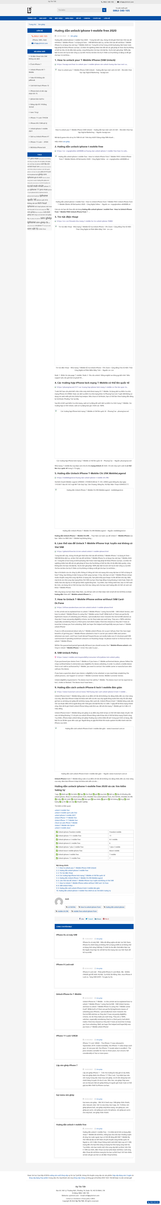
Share (99, 919)
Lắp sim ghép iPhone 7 (67, 1065)
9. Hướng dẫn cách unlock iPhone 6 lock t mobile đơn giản (78, 888)
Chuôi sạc (97, 18)
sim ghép (66, 142)
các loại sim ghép (35, 171)
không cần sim (32, 203)
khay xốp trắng (79, 1178)
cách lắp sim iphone (35, 164)
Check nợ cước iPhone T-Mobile (66, 823)
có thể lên (71, 907)
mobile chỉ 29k (63, 911)
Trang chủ (31, 18)
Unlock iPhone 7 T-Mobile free (66, 818)
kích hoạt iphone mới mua (43, 206)
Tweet (90, 919)
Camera (87, 18)
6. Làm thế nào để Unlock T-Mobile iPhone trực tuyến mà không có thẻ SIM (85, 880)
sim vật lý (32, 228)
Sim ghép (42, 18)
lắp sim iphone (39, 212)
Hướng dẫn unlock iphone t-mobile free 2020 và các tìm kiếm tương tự (83, 891)
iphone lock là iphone (33, 196)
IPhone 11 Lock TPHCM (39, 118)
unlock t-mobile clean (62, 828)
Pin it (107, 919)
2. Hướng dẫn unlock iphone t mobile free (72, 870)
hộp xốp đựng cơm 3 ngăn (122, 1175)
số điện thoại (42, 229)
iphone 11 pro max (39, 189)
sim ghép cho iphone (34, 218)
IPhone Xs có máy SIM (66, 935)
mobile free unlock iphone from (85, 911)
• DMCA (92, 1198)
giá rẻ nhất (38, 177)
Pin (50, 18)
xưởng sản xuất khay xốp (59, 1175)
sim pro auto (47, 225)
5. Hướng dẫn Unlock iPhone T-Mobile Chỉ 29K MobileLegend (79, 878)
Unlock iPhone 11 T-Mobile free (66, 820)
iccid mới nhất (35, 185)
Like (82, 919)
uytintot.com (74, 1195)
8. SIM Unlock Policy (64, 886)
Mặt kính (59, 18)
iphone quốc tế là (42, 200)
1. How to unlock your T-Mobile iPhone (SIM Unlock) (76, 868)
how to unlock (46, 177)
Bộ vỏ (78, 18)
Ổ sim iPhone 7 (35, 64)
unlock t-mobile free (62, 810)
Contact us (69, 1198)
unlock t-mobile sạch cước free (66, 813)
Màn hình (69, 18)
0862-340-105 (108, 2)
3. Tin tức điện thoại (64, 873)
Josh (67, 899)
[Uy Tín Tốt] (39, 10)
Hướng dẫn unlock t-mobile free (71, 1124)
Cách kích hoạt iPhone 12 (39, 86)
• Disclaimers (77, 1198)
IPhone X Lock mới (65, 964)
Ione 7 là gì (34, 112)
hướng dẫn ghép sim (43, 180)
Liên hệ (107, 18)
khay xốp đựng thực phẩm (38, 1178)
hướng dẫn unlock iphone (115, 907)
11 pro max (32, 158)
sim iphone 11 (39, 225)
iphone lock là (44, 192)
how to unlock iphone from (91, 907)
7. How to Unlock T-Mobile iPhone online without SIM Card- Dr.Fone (82, 883)
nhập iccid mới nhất (40, 215)
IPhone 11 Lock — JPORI (39, 142)
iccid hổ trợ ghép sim (44, 183)
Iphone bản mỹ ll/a (37, 99)
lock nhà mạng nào (41, 209)
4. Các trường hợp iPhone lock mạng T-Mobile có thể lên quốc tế (80, 875)
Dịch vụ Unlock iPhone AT (39, 136)
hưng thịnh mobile (32, 180)
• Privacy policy (85, 1198)
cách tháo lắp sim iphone (45, 166)
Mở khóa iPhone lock (38, 147)
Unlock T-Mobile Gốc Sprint (64, 825)
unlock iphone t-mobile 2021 (65, 815)
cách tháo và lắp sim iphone (34, 169)
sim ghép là (42, 222)
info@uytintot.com (127, 2)
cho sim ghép (41, 161)
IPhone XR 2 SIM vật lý (38, 123)
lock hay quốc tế (31, 209)
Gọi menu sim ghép (65, 1095)
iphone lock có (35, 192)
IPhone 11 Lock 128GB (67, 1036)
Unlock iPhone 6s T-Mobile (68, 994)
